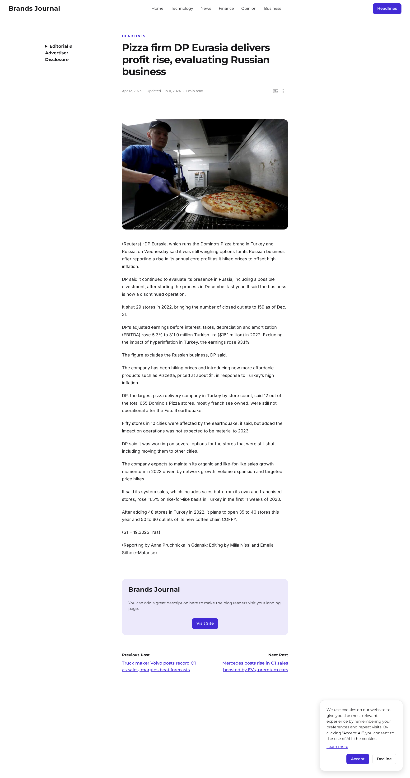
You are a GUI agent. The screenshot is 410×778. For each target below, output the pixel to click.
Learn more (337, 746)
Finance (226, 8)
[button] (283, 91)
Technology (182, 8)
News (205, 8)
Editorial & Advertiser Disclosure (58, 53)
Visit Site (205, 623)
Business (272, 8)
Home (157, 8)
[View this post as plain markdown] (276, 91)
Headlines (387, 8)
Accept (358, 759)
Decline (384, 759)
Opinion (248, 8)
